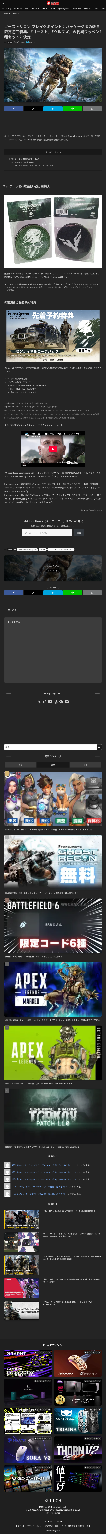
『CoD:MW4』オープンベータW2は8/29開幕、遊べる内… (39, 1186)
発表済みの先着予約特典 (25, 162)
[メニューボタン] (103, 3)
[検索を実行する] (99, 747)
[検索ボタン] (3, 3)
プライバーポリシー (35, 1526)
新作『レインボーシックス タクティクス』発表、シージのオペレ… (44, 1165)
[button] (13, 108)
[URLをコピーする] (92, 108)
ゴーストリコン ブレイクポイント (61, 549)
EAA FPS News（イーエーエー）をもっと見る (34, 165)
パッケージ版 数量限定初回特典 (25, 159)
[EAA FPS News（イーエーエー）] (53, 3)
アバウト (21, 1526)
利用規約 (49, 1526)
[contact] (67, 701)
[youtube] (50, 701)
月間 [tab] (53, 765)
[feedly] (61, 701)
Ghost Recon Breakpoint (27, 549)
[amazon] (55, 701)
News (10, 42)
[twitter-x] (39, 701)
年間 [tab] (85, 765)
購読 (79, 532)
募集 (57, 1526)
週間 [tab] (20, 765)
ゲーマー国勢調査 (68, 1526)
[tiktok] (44, 701)
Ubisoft (43, 549)
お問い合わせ (83, 1526)
